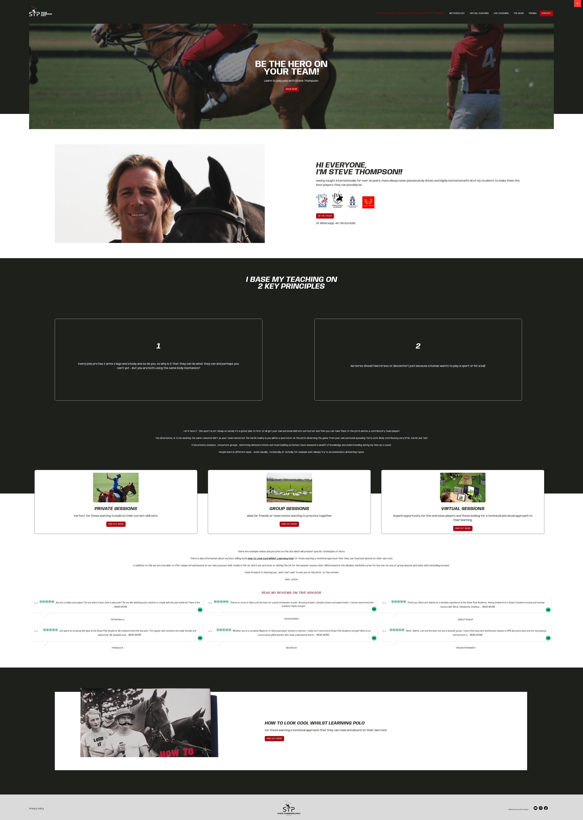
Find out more (274, 739)
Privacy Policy (36, 809)
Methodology (457, 13)
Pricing (533, 13)
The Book (519, 13)
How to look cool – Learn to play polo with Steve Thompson (409, 13)
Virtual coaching (479, 13)
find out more (116, 524)
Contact (546, 13)
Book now (291, 89)
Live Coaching (501, 13)
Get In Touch (325, 216)
